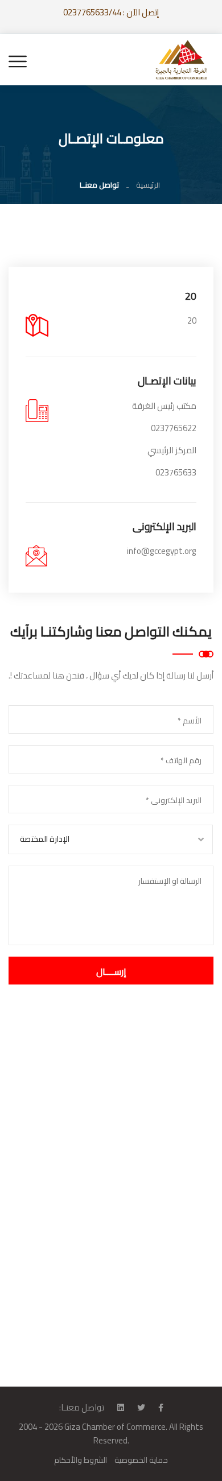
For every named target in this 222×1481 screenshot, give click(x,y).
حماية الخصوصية (141, 1460)
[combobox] (110, 839)
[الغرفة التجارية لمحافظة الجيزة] (181, 59)
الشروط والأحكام (80, 1460)
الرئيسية (148, 185)
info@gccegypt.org (161, 551)
